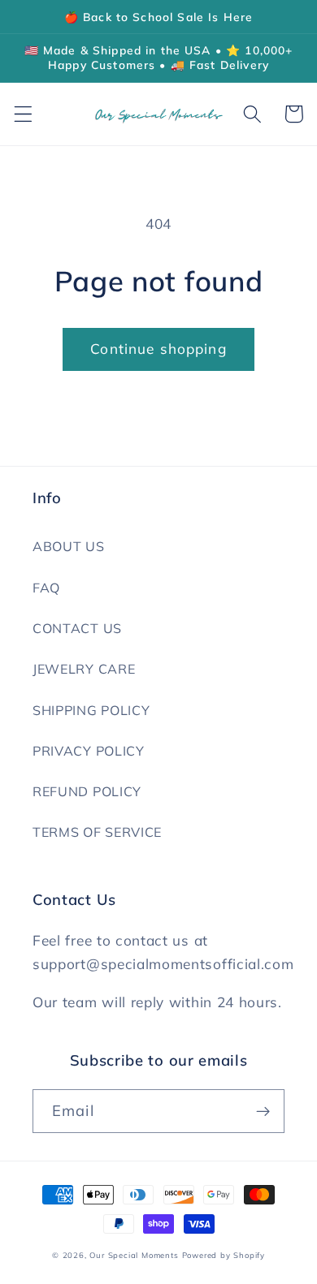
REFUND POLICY (87, 791)
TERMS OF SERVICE (97, 832)
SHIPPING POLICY (91, 710)
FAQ (46, 588)
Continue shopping (158, 348)
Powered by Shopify (224, 1255)
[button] (23, 114)
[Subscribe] (263, 1111)
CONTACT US (77, 628)
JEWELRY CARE (84, 669)
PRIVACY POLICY (89, 751)
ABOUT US (69, 546)
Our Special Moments (133, 1255)
